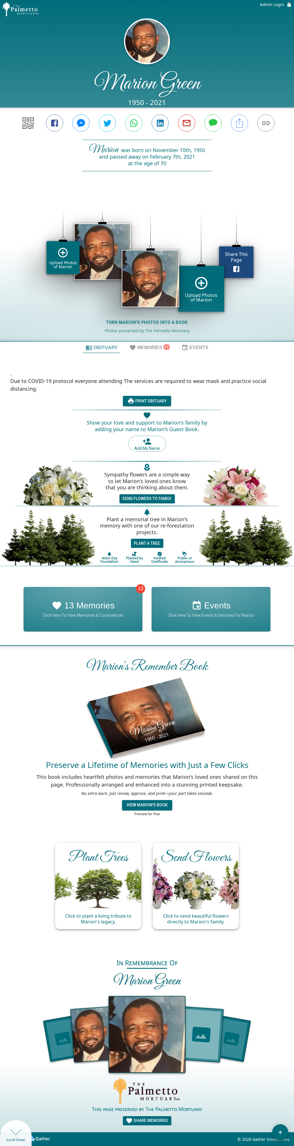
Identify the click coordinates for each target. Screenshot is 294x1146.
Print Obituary (150, 401)
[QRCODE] (28, 123)
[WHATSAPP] (133, 123)
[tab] (101, 347)
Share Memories (150, 1120)
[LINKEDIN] (160, 123)
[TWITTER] (107, 123)
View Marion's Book (147, 805)
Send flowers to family (146, 498)
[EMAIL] (186, 123)
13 (140, 588)
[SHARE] (239, 123)
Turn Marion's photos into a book (147, 322)
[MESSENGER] (81, 123)
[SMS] (213, 123)
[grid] (147, 266)
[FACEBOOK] (54, 123)
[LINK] (265, 123)
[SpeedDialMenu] (280, 1132)
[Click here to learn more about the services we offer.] (147, 1091)
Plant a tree (147, 543)
